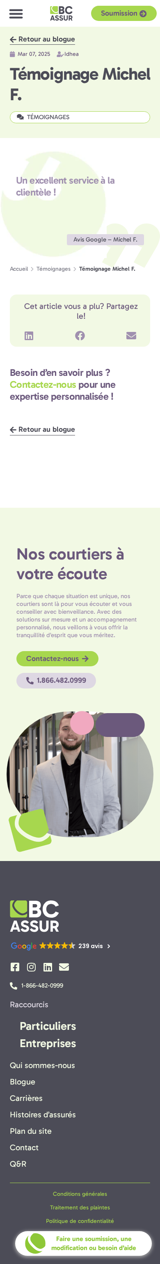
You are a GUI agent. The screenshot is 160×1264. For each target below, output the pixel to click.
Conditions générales (80, 1193)
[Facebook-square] (15, 967)
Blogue (22, 1082)
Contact (24, 1147)
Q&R (18, 1164)
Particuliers (48, 1026)
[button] (16, 13)
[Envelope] (64, 967)
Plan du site (31, 1131)
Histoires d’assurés (43, 1114)
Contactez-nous (43, 384)
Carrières (26, 1098)
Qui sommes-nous (42, 1065)
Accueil (19, 268)
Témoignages (54, 268)
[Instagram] (31, 967)
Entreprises (48, 1043)
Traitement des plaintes (80, 1207)
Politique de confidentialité (80, 1221)
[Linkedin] (48, 967)
